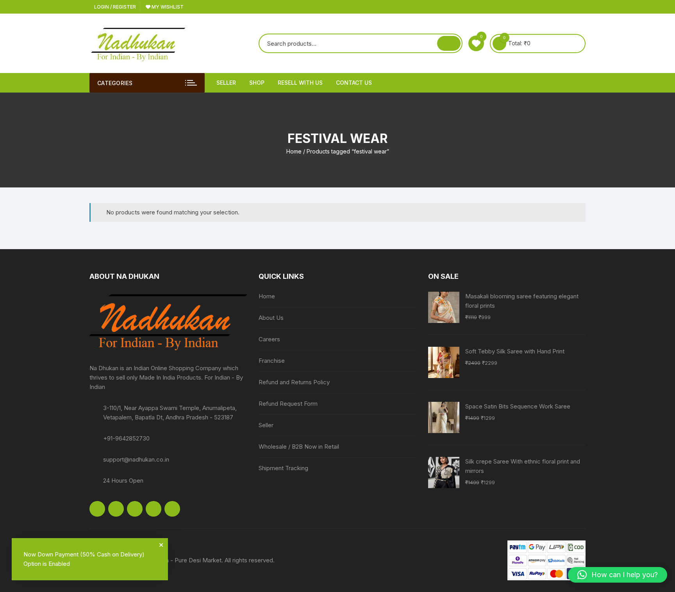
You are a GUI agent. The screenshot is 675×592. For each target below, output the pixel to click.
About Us (271, 317)
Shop (256, 82)
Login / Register (114, 7)
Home (294, 151)
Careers (269, 339)
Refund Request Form (288, 403)
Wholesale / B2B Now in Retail (299, 446)
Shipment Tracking (283, 468)
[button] (617, 575)
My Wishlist (167, 7)
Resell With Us (300, 82)
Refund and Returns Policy (294, 382)
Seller (226, 82)
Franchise (272, 360)
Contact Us (354, 82)
